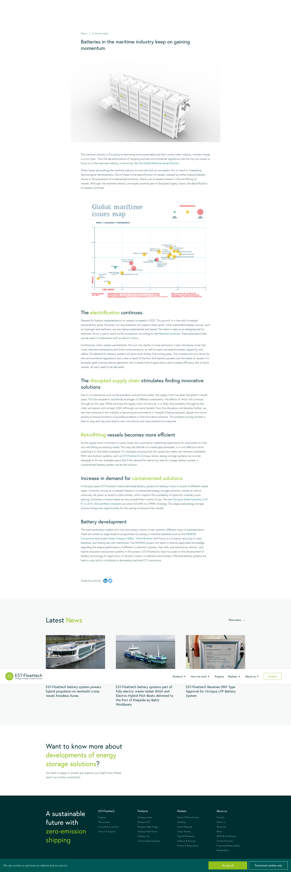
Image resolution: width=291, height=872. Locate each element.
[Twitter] (110, 581)
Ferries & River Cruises (188, 817)
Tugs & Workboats (186, 836)
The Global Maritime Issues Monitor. (159, 163)
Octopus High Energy (148, 826)
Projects (219, 676)
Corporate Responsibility (228, 845)
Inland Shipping (184, 826)
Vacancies (221, 826)
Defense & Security (186, 840)
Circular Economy (225, 840)
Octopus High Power (147, 831)
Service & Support (106, 831)
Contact (272, 676)
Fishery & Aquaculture (187, 845)
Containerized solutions (149, 840)
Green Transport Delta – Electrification (131, 538)
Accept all (228, 865)
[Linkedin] (105, 581)
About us (221, 822)
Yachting (181, 822)
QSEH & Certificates (226, 836)
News (219, 831)
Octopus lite (144, 836)
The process (104, 822)
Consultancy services (108, 826)
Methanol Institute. (170, 333)
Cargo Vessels (184, 831)
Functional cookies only (268, 865)
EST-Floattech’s (131, 456)
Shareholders (223, 850)
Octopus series (145, 817)
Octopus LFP (144, 822)
